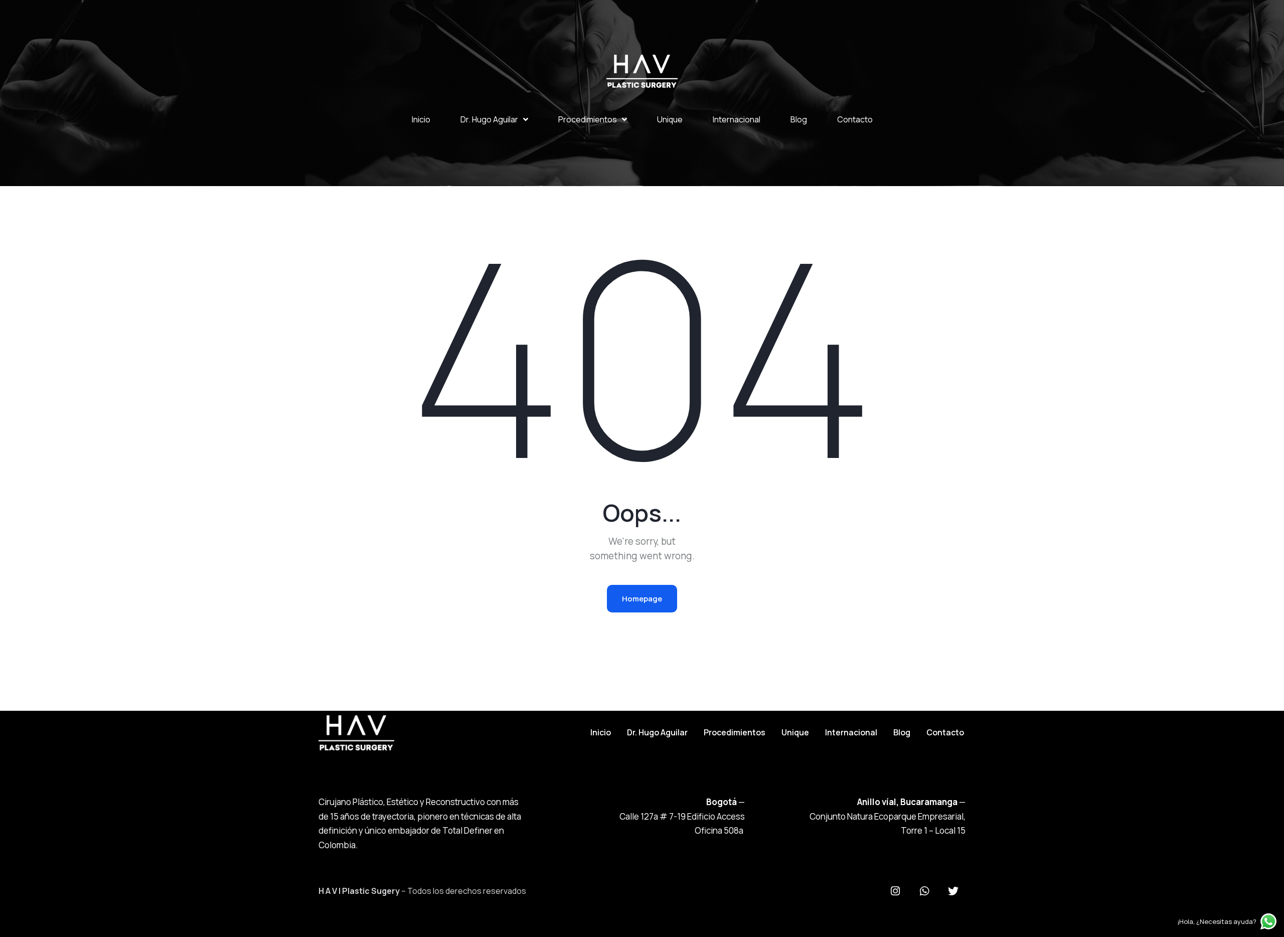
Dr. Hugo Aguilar (489, 119)
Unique (670, 119)
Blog (798, 119)
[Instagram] (895, 891)
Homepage (642, 598)
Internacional (736, 119)
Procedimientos (587, 119)
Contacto (855, 119)
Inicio (421, 119)
